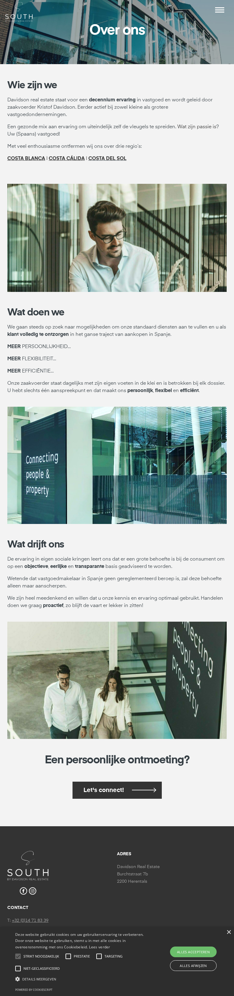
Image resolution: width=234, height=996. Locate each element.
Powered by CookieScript (33, 990)
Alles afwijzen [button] (193, 965)
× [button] (228, 932)
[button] (219, 10)
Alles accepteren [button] (193, 952)
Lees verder (99, 947)
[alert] (117, 961)
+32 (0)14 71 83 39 (30, 920)
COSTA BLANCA (26, 158)
